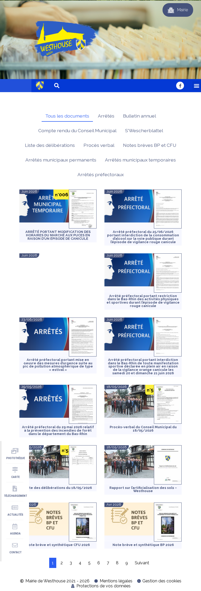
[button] (196, 85)
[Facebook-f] (180, 86)
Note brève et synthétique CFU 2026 (58, 545)
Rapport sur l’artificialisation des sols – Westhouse (143, 489)
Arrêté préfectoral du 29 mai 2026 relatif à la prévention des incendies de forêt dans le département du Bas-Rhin (58, 430)
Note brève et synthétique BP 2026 (143, 545)
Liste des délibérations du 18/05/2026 (58, 488)
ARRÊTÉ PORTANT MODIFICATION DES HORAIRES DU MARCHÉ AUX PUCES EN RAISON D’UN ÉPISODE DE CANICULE (58, 235)
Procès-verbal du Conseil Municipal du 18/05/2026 (143, 428)
